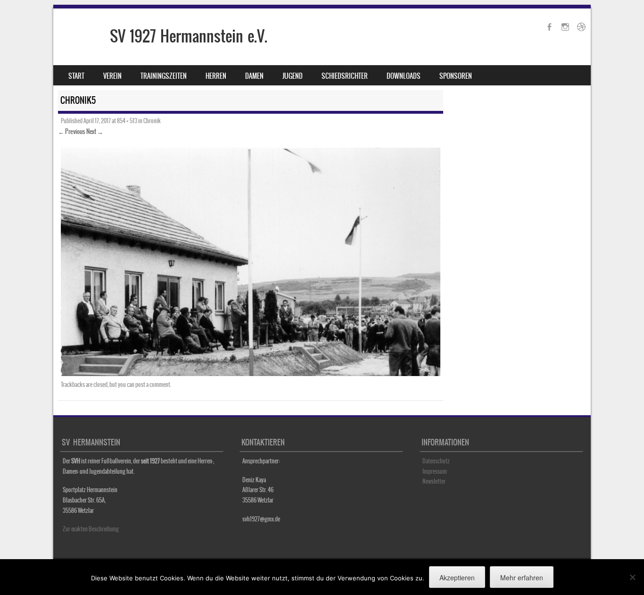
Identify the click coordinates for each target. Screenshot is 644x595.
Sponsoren (455, 76)
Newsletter (434, 481)
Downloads (404, 76)
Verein (112, 76)
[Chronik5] (250, 373)
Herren (216, 76)
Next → (94, 131)
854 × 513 (127, 121)
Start (76, 76)
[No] (632, 577)
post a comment (152, 384)
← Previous (71, 131)
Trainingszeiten (163, 76)
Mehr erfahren (521, 577)
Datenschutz (436, 461)
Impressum (434, 471)
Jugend (292, 76)
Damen (254, 76)
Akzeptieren (457, 577)
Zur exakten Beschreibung (91, 529)
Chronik (152, 121)
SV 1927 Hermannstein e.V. (188, 36)
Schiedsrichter (345, 76)
